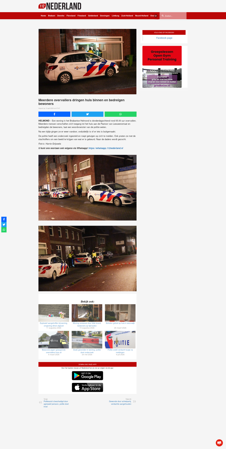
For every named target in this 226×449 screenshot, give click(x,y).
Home (43, 15)
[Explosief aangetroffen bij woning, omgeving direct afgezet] (53, 313)
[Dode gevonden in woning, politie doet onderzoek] (87, 339)
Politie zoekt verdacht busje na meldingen (120, 351)
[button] (219, 442)
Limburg (115, 15)
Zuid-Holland (127, 15)
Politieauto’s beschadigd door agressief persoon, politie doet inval (56, 403)
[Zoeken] (163, 15)
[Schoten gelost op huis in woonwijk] (120, 313)
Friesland (82, 15)
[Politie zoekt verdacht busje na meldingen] (120, 339)
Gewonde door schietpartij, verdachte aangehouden (120, 401)
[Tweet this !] (87, 114)
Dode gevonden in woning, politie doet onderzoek (87, 351)
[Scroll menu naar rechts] (156, 16)
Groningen (105, 15)
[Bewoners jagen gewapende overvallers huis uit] (53, 339)
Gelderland (93, 15)
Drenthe (60, 15)
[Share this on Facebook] (54, 114)
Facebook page (164, 37)
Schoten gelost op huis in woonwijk (120, 323)
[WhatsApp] (121, 114)
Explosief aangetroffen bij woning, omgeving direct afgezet (54, 324)
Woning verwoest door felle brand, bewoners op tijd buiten (87, 324)
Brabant (51, 15)
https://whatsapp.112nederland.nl (106, 148)
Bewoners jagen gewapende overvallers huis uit (54, 351)
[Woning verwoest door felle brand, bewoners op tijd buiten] (87, 313)
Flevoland (71, 15)
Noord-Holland (141, 15)
